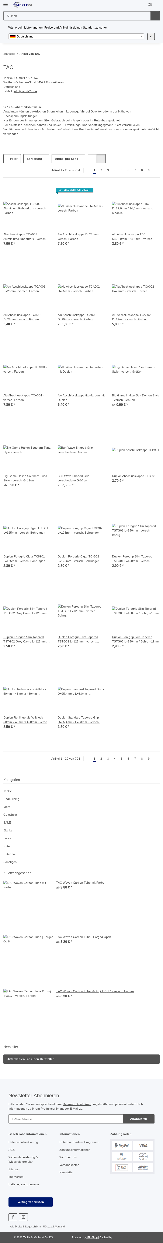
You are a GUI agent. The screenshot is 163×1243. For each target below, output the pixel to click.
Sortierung (35, 159)
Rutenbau (10, 854)
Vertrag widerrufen (30, 1202)
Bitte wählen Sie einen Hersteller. (31, 1059)
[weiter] (156, 170)
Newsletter (67, 1172)
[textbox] (76, 36)
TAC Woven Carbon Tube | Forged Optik (84, 937)
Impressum (16, 1177)
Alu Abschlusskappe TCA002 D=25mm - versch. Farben (78, 317)
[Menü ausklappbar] (5, 2)
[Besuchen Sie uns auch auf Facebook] (12, 1217)
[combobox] (76, 36)
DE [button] (150, 4)
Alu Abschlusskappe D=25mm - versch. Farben (80, 236)
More (7, 807)
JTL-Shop (91, 1237)
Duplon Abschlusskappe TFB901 (134, 476)
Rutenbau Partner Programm (80, 1142)
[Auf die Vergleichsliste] (80, 338)
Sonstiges (10, 862)
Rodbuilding (12, 799)
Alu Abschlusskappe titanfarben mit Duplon (80, 397)
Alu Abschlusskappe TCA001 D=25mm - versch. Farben (23, 317)
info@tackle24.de (26, 91)
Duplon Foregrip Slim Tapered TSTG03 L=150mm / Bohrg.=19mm (133, 639)
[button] (94, 158)
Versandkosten (69, 1165)
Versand (61, 1227)
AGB (11, 1150)
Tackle (7, 791)
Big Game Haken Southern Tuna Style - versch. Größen (26, 478)
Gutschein (10, 815)
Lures (7, 838)
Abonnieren (138, 1119)
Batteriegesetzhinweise (25, 1184)
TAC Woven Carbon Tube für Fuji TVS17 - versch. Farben (96, 991)
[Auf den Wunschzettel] (91, 338)
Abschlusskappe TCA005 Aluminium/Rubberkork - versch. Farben (26, 236)
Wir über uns (68, 1157)
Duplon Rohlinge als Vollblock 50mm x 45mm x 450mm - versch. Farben (24, 720)
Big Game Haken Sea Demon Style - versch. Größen (132, 397)
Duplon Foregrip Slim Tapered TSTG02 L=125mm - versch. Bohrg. (79, 639)
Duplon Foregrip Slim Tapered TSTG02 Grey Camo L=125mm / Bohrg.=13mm (25, 639)
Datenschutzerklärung (82, 1104)
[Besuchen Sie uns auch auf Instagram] (23, 1217)
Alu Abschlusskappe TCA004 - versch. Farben (24, 397)
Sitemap (14, 1169)
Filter (14, 159)
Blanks (8, 830)
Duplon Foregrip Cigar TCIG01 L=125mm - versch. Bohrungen (25, 559)
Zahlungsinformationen (76, 1150)
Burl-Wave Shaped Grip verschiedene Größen (74, 478)
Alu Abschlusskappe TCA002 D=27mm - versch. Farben (132, 317)
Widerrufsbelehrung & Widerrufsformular (24, 1159)
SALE (6, 823)
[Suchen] (155, 15)
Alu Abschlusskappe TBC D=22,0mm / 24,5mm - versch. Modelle (133, 236)
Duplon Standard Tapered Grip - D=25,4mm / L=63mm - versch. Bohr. (81, 720)
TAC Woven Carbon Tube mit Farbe (81, 883)
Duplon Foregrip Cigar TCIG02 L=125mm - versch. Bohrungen (79, 559)
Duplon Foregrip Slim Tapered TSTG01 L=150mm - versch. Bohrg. (133, 559)
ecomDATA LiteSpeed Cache (129, 1237)
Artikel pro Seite (67, 159)
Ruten (7, 846)
